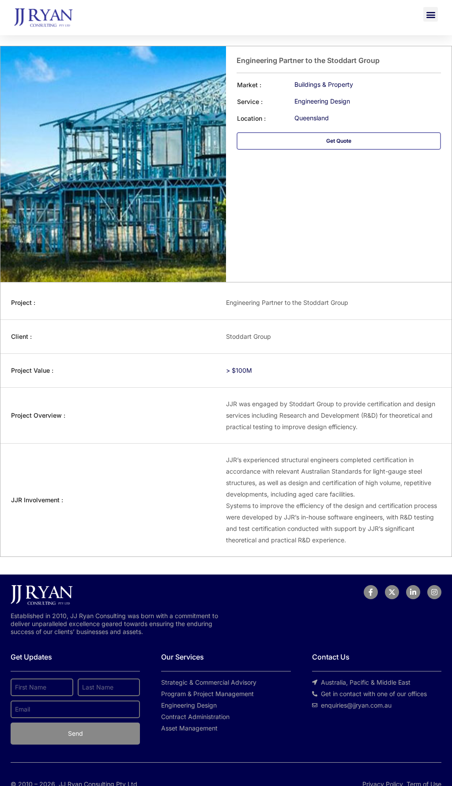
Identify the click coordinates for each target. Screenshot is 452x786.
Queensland (311, 118)
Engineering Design (322, 101)
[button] (430, 14)
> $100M (239, 370)
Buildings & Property (323, 84)
